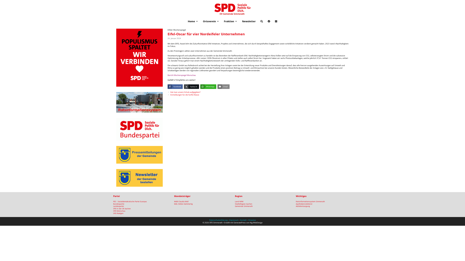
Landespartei (118, 206)
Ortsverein (209, 21)
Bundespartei (118, 204)
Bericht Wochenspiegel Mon (179, 75)
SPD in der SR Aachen (122, 208)
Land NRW (239, 201)
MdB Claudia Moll (181, 201)
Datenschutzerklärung (218, 220)
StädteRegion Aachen (243, 204)
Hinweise (252, 220)
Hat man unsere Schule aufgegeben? (185, 92)
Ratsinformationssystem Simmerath (310, 201)
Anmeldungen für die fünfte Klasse (184, 95)
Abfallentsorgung (303, 206)
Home (191, 21)
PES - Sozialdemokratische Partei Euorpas (130, 201)
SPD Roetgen (118, 213)
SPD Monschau (119, 211)
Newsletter (249, 21)
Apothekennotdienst (304, 204)
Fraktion (229, 21)
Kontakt (243, 220)
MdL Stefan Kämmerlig (183, 204)
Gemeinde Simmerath (244, 206)
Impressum (234, 220)
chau (194, 75)
